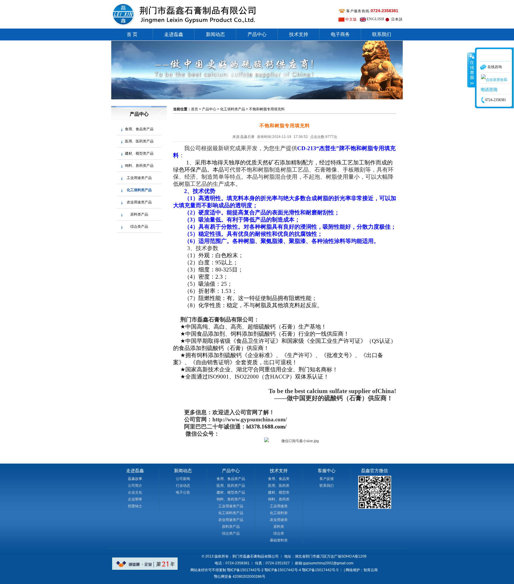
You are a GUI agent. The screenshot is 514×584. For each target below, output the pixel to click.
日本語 (397, 19)
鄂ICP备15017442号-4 (282, 570)
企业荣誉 (135, 499)
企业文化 (135, 492)
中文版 (351, 19)
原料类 (278, 527)
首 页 (132, 34)
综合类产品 (139, 227)
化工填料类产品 (139, 190)
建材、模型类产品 (139, 153)
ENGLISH (375, 19)
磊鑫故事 (135, 479)
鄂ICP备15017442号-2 (245, 570)
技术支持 (298, 34)
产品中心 (257, 34)
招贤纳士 (135, 506)
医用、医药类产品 (139, 141)
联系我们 (381, 34)
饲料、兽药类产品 (139, 166)
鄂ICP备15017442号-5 (320, 570)
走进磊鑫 (173, 34)
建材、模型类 (278, 492)
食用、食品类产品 (139, 129)
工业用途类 (279, 506)
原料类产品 (139, 214)
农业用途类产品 (139, 202)
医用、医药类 (278, 485)
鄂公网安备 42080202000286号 (239, 576)
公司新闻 (183, 479)
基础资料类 (279, 540)
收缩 (471, 69)
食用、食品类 (278, 479)
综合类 (278, 533)
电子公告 (183, 492)
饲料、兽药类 (278, 499)
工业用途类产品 (139, 178)
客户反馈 (326, 479)
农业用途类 (279, 520)
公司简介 (135, 485)
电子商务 (340, 34)
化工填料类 (279, 513)
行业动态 (183, 485)
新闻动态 (215, 34)
